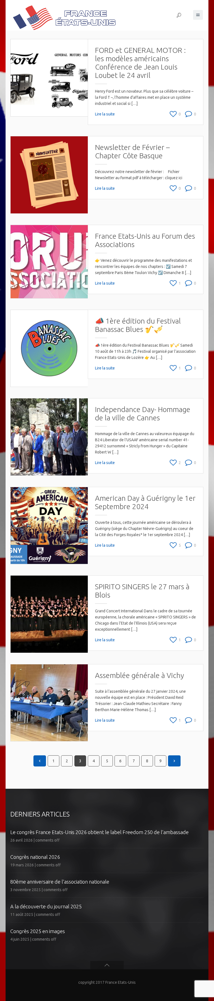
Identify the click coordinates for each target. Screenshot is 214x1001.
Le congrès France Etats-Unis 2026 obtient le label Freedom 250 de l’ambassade (99, 832)
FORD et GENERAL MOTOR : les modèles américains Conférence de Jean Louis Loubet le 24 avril (140, 62)
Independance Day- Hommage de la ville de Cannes (142, 413)
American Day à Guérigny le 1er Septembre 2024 (145, 502)
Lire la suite (105, 114)
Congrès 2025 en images (37, 931)
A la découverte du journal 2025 (46, 906)
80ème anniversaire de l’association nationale (59, 881)
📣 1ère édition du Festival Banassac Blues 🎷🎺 (138, 325)
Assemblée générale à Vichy (139, 675)
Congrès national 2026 (35, 857)
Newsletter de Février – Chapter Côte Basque (132, 151)
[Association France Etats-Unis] (64, 15)
